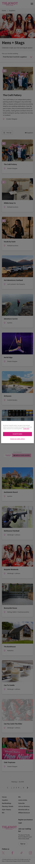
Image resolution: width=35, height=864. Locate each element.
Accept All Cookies (17, 434)
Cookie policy (26, 429)
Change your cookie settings (17, 439)
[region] (17, 432)
